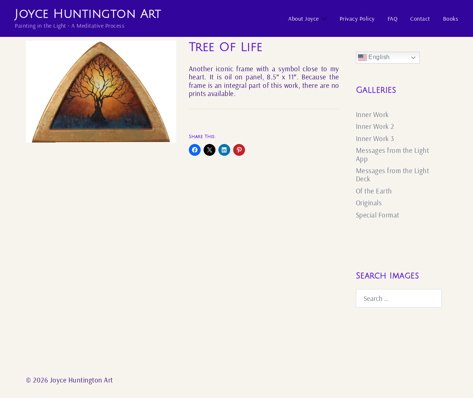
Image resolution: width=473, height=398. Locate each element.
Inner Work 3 (375, 138)
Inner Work (372, 114)
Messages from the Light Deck (392, 174)
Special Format (377, 214)
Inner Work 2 (375, 126)
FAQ (393, 18)
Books (451, 18)
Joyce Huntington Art (88, 13)
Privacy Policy (357, 18)
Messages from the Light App (392, 154)
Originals (369, 202)
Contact (420, 18)
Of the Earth (374, 190)
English (378, 57)
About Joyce (303, 18)
